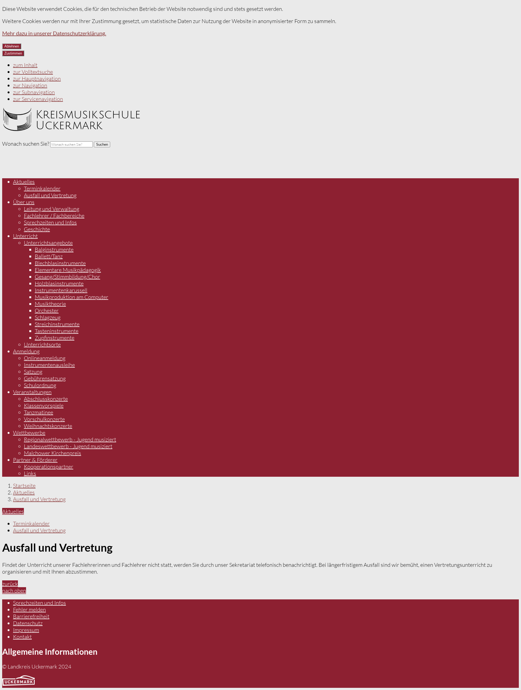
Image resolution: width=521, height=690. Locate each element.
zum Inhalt (25, 65)
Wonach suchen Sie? (25, 143)
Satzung (33, 371)
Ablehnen (11, 46)
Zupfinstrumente (54, 337)
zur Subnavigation (34, 92)
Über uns (23, 202)
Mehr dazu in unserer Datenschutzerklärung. (54, 33)
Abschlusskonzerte (46, 398)
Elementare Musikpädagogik (68, 269)
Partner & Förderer (35, 459)
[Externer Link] (18, 681)
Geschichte (37, 229)
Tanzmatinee (38, 412)
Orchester (47, 310)
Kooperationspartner (48, 466)
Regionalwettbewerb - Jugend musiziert (70, 439)
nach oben (14, 590)
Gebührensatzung (45, 378)
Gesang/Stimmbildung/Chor (67, 276)
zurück (10, 583)
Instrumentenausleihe (49, 364)
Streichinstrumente (57, 324)
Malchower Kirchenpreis (52, 453)
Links (30, 473)
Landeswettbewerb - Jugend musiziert (68, 446)
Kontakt (22, 636)
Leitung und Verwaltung (51, 208)
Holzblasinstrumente (59, 283)
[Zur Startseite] (72, 129)
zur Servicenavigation (38, 99)
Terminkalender (42, 188)
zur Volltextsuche (33, 71)
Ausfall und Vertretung (50, 195)
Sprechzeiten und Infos (50, 222)
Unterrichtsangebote (48, 242)
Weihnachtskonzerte (48, 425)
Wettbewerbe (29, 432)
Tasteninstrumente (56, 330)
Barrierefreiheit (31, 616)
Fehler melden (29, 609)
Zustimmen (13, 53)
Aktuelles (24, 181)
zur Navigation (30, 85)
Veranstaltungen (32, 392)
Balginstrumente (54, 249)
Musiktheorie (50, 303)
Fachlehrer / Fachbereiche (54, 215)
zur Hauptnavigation (37, 78)
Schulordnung (40, 385)
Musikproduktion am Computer (71, 297)
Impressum (26, 630)
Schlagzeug (48, 317)
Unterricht (25, 236)
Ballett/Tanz (49, 256)
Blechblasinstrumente (60, 263)
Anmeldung (26, 351)
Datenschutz (28, 623)
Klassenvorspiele (43, 405)
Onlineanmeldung (44, 358)
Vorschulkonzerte (44, 419)
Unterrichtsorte (42, 344)
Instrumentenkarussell (61, 290)
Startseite (24, 485)
